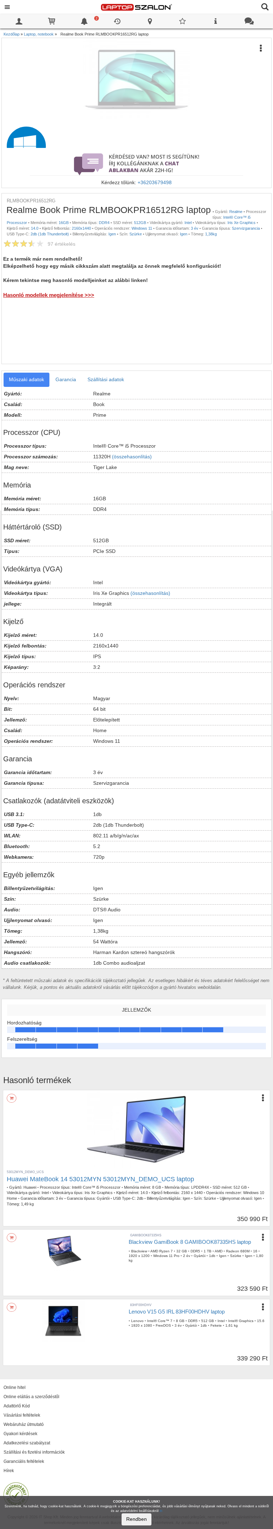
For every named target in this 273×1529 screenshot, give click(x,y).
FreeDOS (163, 1325)
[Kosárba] (11, 1098)
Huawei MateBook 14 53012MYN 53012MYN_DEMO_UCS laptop (100, 1179)
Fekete (216, 1325)
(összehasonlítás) (132, 456)
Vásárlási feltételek (22, 1415)
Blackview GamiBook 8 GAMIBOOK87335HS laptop (190, 1242)
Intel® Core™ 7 (159, 1321)
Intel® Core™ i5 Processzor (96, 1187)
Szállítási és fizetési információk (34, 1452)
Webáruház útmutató (24, 1424)
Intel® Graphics (240, 1321)
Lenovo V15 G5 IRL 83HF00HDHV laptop (177, 1312)
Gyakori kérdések (20, 1433)
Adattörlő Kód (17, 1405)
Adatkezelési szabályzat (27, 1442)
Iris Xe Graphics (242, 222)
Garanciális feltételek (24, 1461)
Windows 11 (142, 228)
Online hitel (15, 1387)
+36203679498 (155, 182)
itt (161, 1511)
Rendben (136, 1519)
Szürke (135, 234)
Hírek (9, 1470)
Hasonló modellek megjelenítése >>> (48, 295)
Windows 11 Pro (166, 1256)
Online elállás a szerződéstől (31, 1396)
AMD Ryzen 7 (161, 1251)
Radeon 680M (238, 1251)
